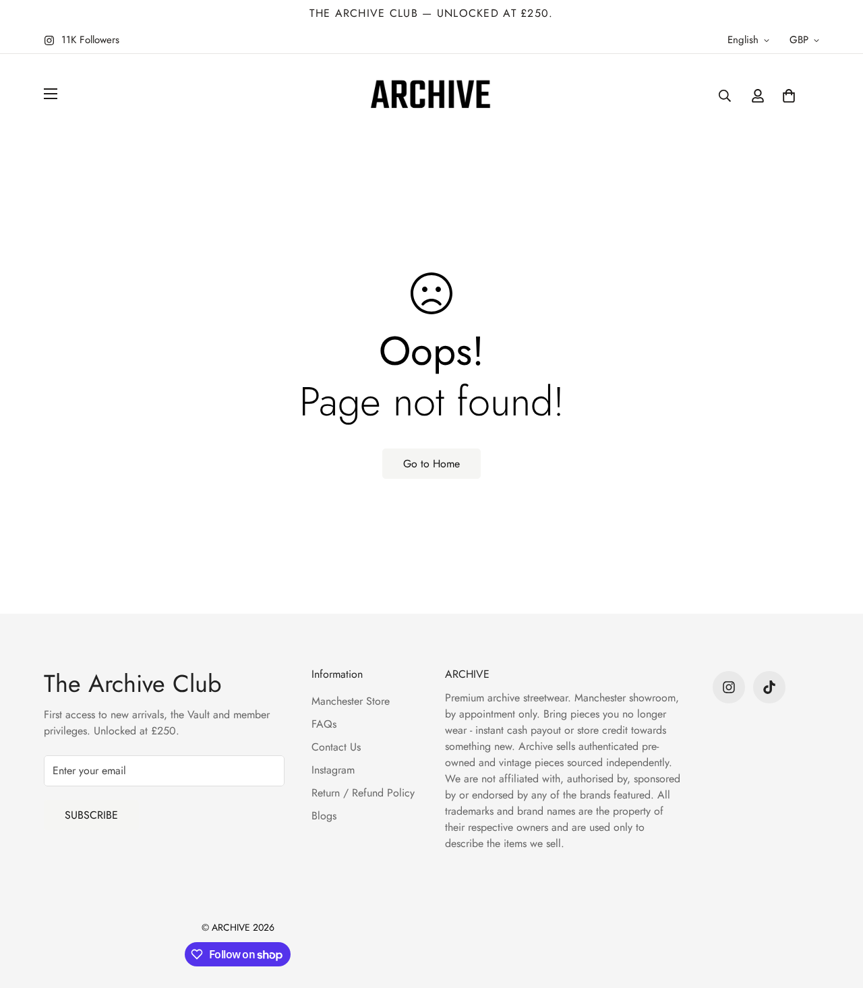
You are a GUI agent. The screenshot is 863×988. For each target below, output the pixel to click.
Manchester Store (350, 701)
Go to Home (431, 463)
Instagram (333, 770)
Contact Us (336, 747)
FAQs (323, 724)
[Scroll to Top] (836, 914)
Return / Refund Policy (363, 793)
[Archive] (431, 95)
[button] (788, 95)
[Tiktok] (769, 687)
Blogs (323, 815)
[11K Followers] (729, 687)
